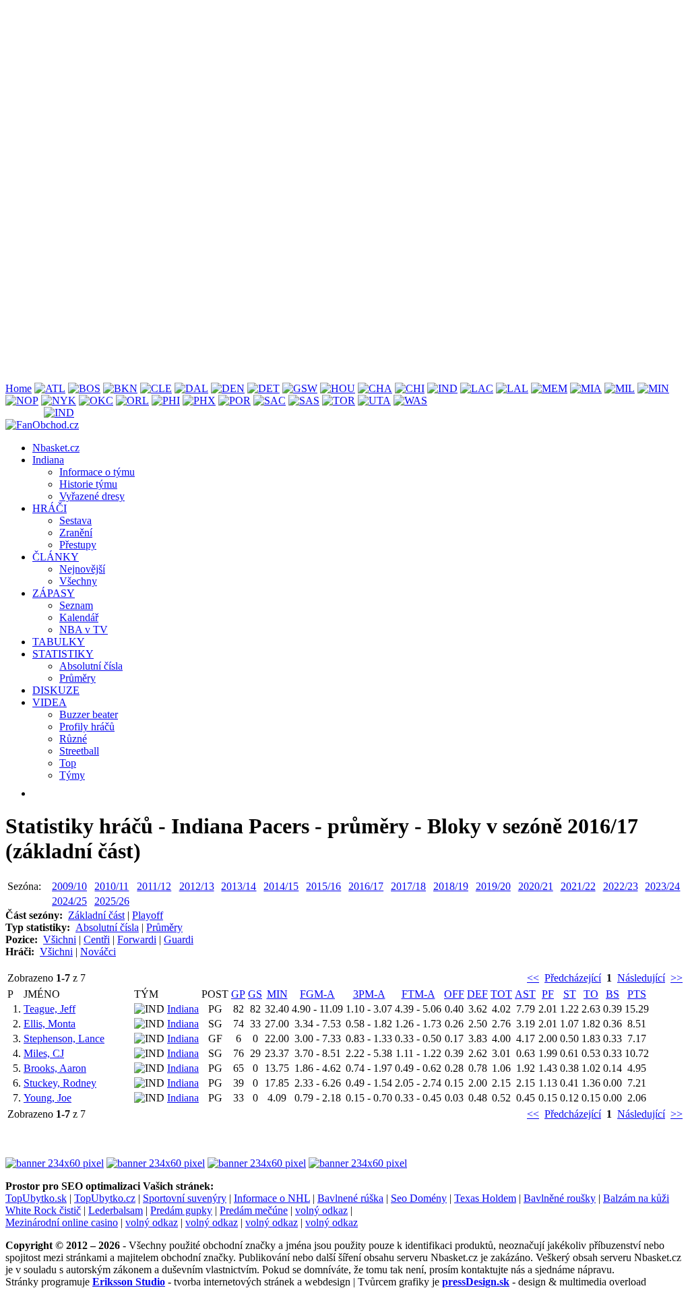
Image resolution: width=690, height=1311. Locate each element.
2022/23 (620, 886)
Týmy (72, 775)
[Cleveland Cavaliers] (156, 388)
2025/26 (111, 901)
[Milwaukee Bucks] (619, 388)
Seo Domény (419, 1198)
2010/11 (111, 886)
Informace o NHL (272, 1198)
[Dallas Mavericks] (191, 388)
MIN (277, 994)
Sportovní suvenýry (184, 1198)
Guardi (178, 939)
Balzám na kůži (636, 1198)
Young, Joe (47, 1098)
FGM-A (317, 994)
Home (18, 388)
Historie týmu (88, 484)
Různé (73, 738)
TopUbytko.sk (36, 1198)
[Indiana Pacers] (442, 388)
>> (676, 978)
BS (612, 994)
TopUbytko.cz (104, 1198)
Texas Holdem (485, 1198)
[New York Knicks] (58, 400)
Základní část (96, 915)
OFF (454, 994)
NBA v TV (83, 629)
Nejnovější (82, 569)
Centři (97, 939)
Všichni (59, 939)
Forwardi (136, 939)
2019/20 (493, 886)
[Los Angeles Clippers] (476, 388)
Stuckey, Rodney (60, 1083)
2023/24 (662, 886)
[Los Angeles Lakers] (512, 388)
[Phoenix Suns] (199, 400)
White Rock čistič (43, 1210)
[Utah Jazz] (374, 400)
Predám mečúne (254, 1210)
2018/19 (450, 886)
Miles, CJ (44, 1053)
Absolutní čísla (91, 666)
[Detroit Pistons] (263, 388)
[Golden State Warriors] (299, 388)
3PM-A (369, 994)
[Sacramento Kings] (269, 400)
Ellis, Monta (49, 1023)
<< (533, 978)
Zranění (75, 532)
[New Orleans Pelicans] (21, 400)
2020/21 (535, 886)
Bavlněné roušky (560, 1198)
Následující (641, 978)
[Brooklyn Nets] (120, 388)
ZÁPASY (53, 593)
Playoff (147, 915)
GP (238, 994)
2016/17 (365, 886)
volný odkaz (321, 1210)
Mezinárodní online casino (61, 1222)
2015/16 (323, 886)
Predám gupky (181, 1210)
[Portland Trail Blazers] (234, 400)
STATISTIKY (63, 654)
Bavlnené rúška (350, 1198)
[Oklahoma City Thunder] (96, 400)
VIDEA (49, 702)
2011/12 (154, 886)
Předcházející (572, 978)
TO (591, 994)
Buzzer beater (88, 714)
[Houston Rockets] (337, 388)
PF (548, 994)
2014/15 (281, 886)
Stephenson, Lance (64, 1038)
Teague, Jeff (49, 1009)
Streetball (79, 751)
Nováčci (98, 951)
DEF (477, 994)
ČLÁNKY (55, 557)
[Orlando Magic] (132, 400)
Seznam (76, 605)
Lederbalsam (115, 1210)
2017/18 (408, 886)
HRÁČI (49, 508)
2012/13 (196, 886)
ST (569, 994)
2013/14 (238, 886)
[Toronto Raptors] (338, 400)
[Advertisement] (345, 99)
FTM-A (418, 994)
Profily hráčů (87, 726)
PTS (636, 994)
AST (525, 994)
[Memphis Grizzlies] (549, 388)
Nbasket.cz (56, 447)
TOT (501, 994)
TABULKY (58, 641)
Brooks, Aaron (55, 1068)
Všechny (78, 581)
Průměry (77, 678)
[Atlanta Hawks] (49, 388)
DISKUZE (56, 690)
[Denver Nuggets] (228, 388)
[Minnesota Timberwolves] (653, 388)
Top (67, 763)
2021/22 (578, 886)
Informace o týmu (97, 472)
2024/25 (69, 901)
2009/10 (69, 886)
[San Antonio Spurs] (303, 400)
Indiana (48, 460)
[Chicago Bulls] (410, 388)
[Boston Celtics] (84, 388)
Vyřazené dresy (92, 496)
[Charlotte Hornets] (375, 388)
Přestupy (77, 544)
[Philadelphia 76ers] (166, 400)
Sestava (75, 520)
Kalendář (78, 617)
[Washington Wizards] (410, 400)
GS (255, 994)
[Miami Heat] (586, 388)
